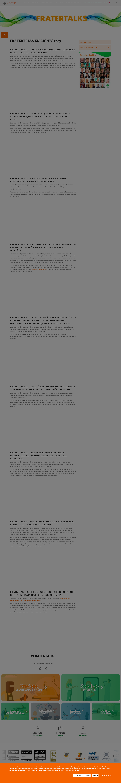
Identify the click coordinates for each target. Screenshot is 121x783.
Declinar (95, 775)
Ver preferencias (106, 775)
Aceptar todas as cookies (82, 775)
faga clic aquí (75, 770)
